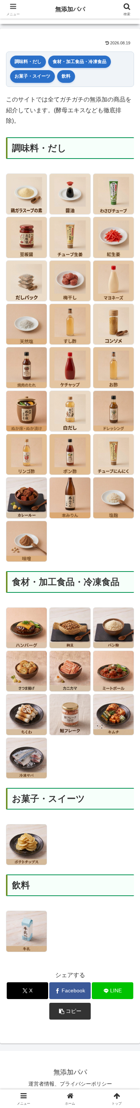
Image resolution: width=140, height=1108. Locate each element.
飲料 (66, 76)
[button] (70, 1011)
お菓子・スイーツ (32, 76)
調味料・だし (28, 61)
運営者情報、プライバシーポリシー (70, 1084)
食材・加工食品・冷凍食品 (79, 61)
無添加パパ (70, 9)
